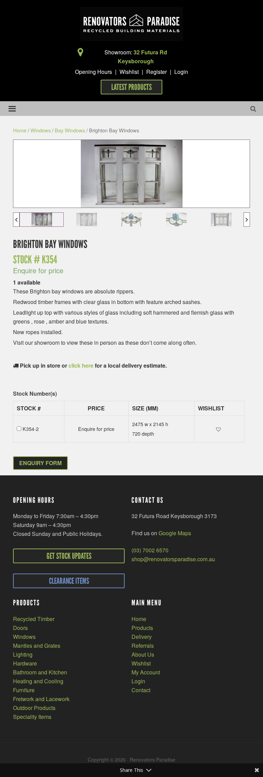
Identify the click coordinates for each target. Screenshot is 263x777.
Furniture (24, 690)
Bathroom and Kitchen (40, 672)
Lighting (23, 654)
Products (142, 628)
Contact (141, 690)
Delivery (142, 637)
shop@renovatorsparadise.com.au (173, 559)
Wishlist (129, 72)
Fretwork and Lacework (41, 699)
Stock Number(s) (35, 393)
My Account (146, 672)
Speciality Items (32, 717)
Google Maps (175, 533)
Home (19, 130)
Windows (40, 130)
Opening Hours (93, 72)
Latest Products (131, 87)
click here (80, 365)
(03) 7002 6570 (150, 550)
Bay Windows (70, 130)
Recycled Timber (33, 619)
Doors (20, 628)
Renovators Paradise (131, 24)
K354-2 (31, 428)
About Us (143, 654)
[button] (219, 429)
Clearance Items (69, 581)
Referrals (143, 645)
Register (156, 72)
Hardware (25, 663)
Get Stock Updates (69, 556)
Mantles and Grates (36, 645)
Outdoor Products (34, 708)
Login (181, 72)
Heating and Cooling (38, 681)
